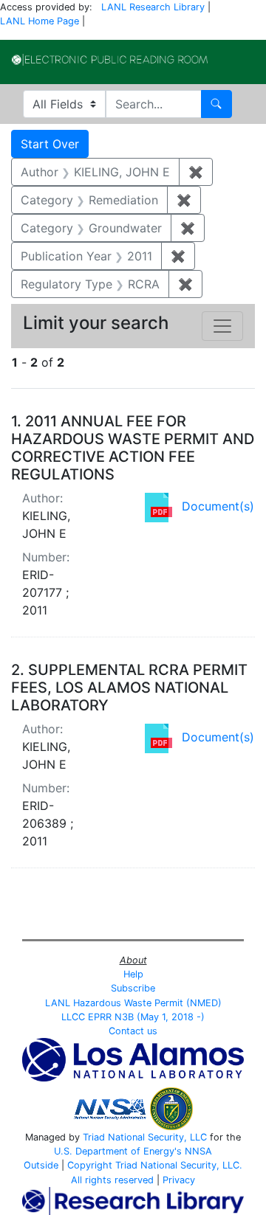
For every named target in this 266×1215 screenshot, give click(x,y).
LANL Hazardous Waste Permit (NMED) (133, 1002)
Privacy (179, 1179)
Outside (41, 1165)
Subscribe (133, 988)
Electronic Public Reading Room (110, 59)
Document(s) (218, 506)
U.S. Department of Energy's (118, 1151)
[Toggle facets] (222, 326)
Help (133, 974)
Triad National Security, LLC (145, 1137)
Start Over (50, 143)
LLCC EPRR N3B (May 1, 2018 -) (133, 1016)
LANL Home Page (39, 21)
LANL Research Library (153, 7)
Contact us (133, 1030)
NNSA (198, 1151)
